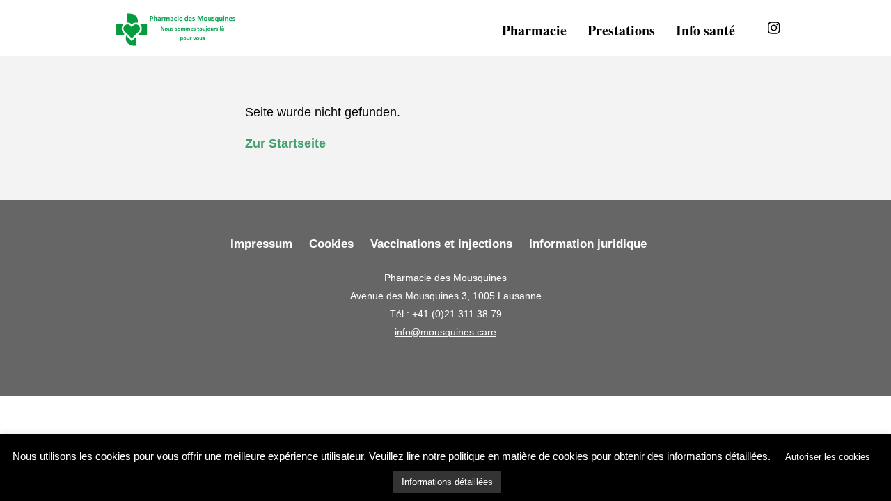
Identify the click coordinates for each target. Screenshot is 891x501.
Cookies (331, 243)
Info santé (705, 30)
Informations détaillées (447, 482)
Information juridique (588, 243)
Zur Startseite (285, 143)
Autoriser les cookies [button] (827, 457)
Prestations (621, 30)
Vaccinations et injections (441, 243)
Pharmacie (534, 30)
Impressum (261, 243)
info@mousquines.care (445, 331)
